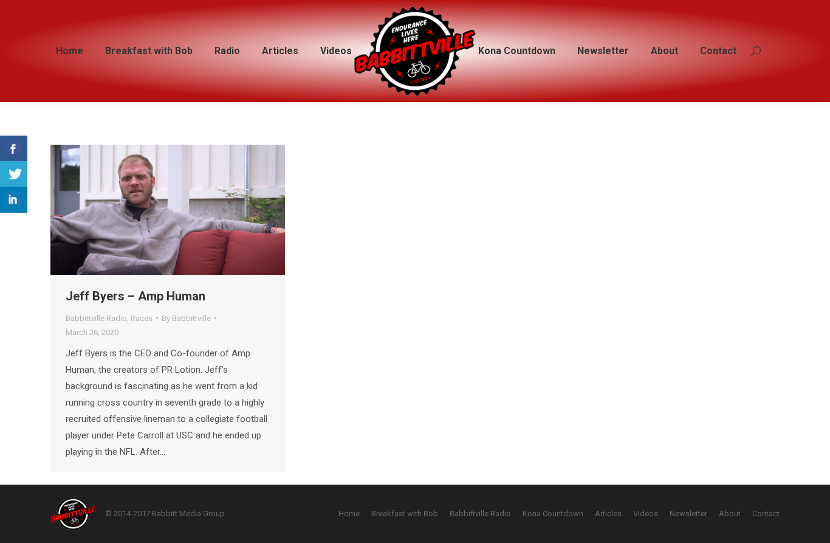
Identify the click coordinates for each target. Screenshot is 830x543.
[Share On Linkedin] (13, 200)
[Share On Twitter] (13, 174)
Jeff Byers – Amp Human (135, 296)
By (186, 318)
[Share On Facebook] (13, 149)
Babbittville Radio (96, 318)
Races (142, 318)
